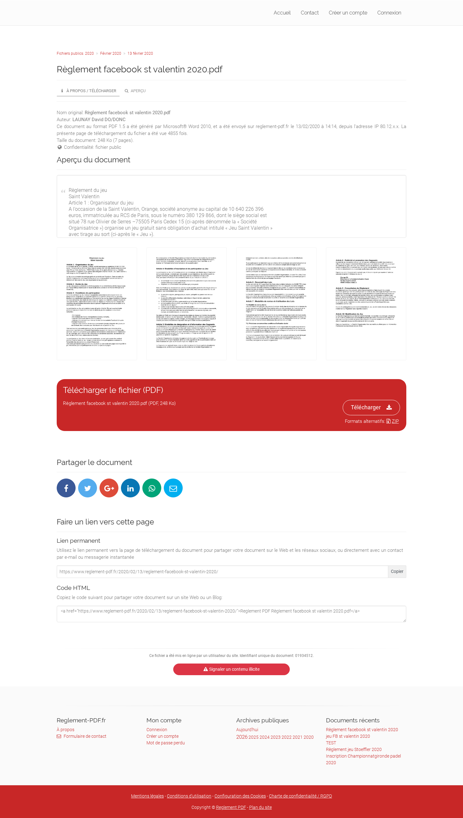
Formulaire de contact (85, 736)
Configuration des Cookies (240, 795)
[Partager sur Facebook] (66, 488)
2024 (265, 737)
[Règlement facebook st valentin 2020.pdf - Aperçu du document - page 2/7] (186, 304)
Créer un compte (348, 13)
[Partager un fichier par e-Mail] (173, 488)
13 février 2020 (140, 53)
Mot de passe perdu (165, 742)
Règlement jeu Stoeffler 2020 (354, 749)
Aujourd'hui (247, 729)
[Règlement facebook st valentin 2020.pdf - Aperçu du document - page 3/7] (276, 304)
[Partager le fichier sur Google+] (109, 488)
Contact (310, 13)
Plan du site (260, 807)
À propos (65, 729)
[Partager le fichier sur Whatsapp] (151, 488)
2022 (287, 737)
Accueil (282, 13)
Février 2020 (110, 53)
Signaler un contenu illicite (234, 669)
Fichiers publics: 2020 (75, 53)
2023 (276, 737)
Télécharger (366, 407)
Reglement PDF (231, 807)
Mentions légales (147, 795)
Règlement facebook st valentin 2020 (362, 729)
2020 (309, 737)
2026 (242, 737)
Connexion (389, 13)
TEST (331, 742)
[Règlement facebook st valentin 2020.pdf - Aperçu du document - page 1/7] (97, 304)
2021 (298, 737)
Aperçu (138, 90)
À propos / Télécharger (91, 90)
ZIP (395, 421)
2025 (254, 737)
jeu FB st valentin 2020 (348, 736)
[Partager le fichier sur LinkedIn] (130, 488)
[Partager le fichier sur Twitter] (87, 488)
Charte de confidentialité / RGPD (300, 795)
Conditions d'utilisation (189, 795)
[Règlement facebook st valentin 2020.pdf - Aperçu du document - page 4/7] (366, 304)
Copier (397, 571)
